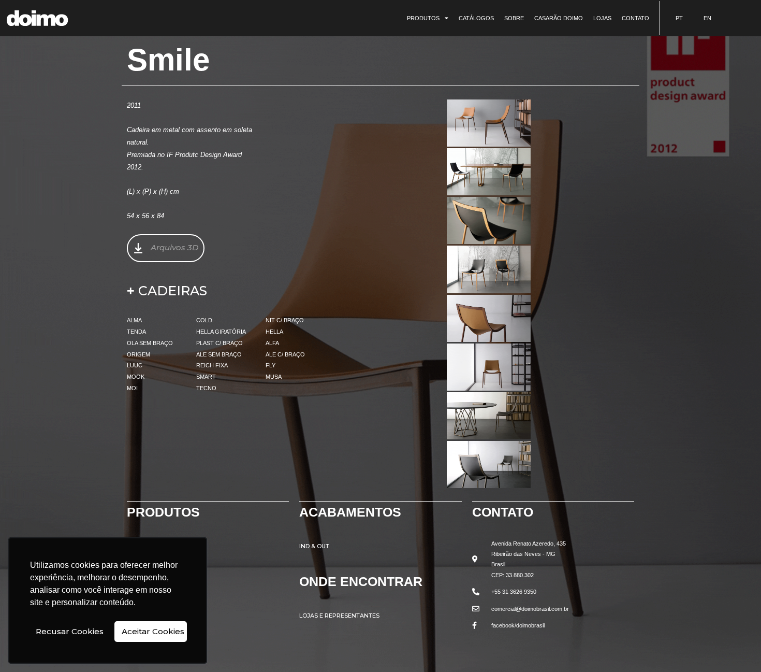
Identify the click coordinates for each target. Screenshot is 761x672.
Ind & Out (314, 546)
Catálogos (476, 18)
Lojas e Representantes (339, 615)
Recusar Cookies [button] (70, 631)
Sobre (514, 18)
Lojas (602, 18)
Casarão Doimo (558, 18)
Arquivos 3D (173, 247)
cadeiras (172, 290)
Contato (635, 18)
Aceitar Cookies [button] (153, 631)
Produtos (423, 18)
